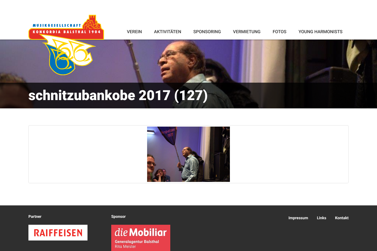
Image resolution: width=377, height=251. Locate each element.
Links (321, 218)
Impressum (298, 218)
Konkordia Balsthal (66, 45)
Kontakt (342, 218)
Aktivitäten (167, 31)
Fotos (279, 31)
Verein (134, 31)
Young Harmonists (321, 31)
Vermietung (247, 31)
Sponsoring (207, 31)
